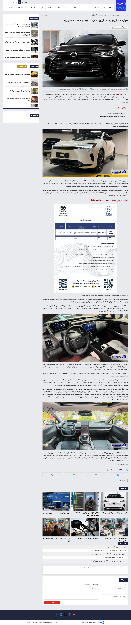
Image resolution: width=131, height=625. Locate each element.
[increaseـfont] (96, 15)
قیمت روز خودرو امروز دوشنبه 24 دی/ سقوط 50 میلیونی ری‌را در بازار (109, 554)
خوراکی (58, 7)
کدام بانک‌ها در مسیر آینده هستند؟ (116, 113)
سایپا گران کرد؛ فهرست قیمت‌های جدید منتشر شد (112, 116)
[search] (19, 2)
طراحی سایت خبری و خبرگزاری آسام (91, 622)
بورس (41, 7)
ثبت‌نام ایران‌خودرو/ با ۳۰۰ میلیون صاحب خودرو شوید (113, 557)
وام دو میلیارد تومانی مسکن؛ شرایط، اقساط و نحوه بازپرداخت (56, 540)
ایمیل (124, 593)
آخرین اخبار (34, 66)
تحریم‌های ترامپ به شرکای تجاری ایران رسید (19, 83)
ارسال (52, 602)
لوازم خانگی (32, 7)
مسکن (67, 7)
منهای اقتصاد (20, 7)
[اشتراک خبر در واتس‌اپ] (74, 474)
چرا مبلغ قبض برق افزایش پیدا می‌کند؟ (20, 91)
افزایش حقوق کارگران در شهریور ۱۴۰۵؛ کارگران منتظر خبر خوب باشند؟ (87, 514)
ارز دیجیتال (95, 7)
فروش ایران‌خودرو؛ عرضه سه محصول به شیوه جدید (56, 513)
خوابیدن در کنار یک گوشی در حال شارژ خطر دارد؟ (18, 99)
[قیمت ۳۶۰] (121, 5)
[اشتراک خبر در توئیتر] (96, 474)
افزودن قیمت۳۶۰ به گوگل (120, 27)
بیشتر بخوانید (121, 108)
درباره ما (24, 2)
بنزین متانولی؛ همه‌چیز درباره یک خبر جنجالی (87, 539)
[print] (43, 15)
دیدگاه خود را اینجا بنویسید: (90, 585)
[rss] (74, 614)
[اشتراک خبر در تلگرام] (118, 474)
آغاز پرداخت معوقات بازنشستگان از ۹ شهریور (17, 50)
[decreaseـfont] (93, 15)
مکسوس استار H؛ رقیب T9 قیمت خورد (117, 547)
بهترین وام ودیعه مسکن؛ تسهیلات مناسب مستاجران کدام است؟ (116, 540)
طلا (110, 7)
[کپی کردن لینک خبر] (52, 474)
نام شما (124, 585)
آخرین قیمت (22, 66)
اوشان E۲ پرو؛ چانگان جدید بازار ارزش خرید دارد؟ (115, 513)
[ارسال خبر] (46, 15)
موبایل (50, 7)
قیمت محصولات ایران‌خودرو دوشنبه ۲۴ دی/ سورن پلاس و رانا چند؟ (109, 561)
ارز (104, 7)
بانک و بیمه (84, 7)
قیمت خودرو (123, 480)
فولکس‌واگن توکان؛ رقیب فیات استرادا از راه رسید (17, 74)
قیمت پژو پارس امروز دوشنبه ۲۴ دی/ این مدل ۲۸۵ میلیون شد (110, 550)
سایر (10, 7)
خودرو (75, 7)
